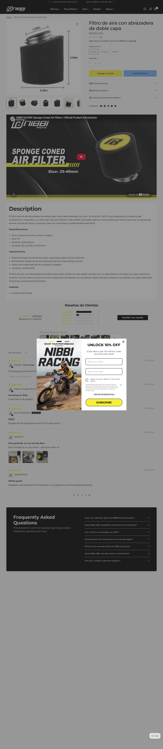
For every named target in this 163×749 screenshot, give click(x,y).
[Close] (123, 342)
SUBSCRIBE (104, 402)
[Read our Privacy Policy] (120, 384)
